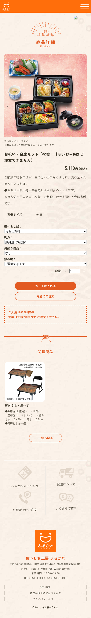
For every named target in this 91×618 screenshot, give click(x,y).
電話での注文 (45, 296)
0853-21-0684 (37, 578)
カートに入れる (45, 286)
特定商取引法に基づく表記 (45, 593)
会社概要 (45, 587)
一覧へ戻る (45, 438)
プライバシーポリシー (45, 599)
